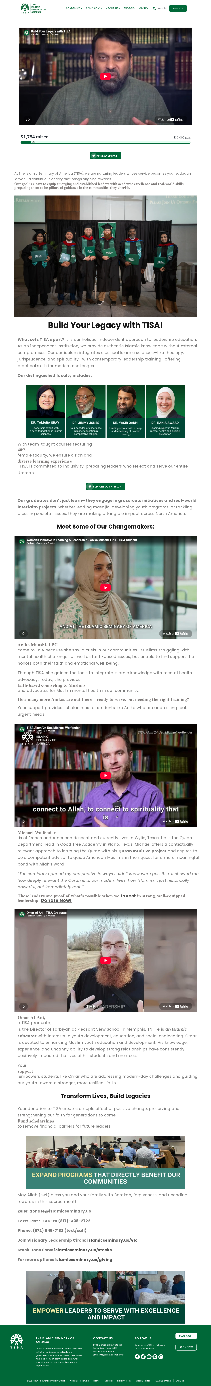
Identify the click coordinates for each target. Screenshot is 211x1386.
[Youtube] (149, 1356)
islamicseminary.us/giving (84, 1259)
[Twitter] (143, 1356)
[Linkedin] (154, 1356)
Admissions (93, 8)
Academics (73, 8)
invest (128, 896)
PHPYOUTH (59, 1380)
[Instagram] (160, 1356)
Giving (143, 8)
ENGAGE (129, 8)
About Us (112, 8)
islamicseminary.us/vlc (112, 1240)
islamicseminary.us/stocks (83, 1250)
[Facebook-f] (137, 1356)
